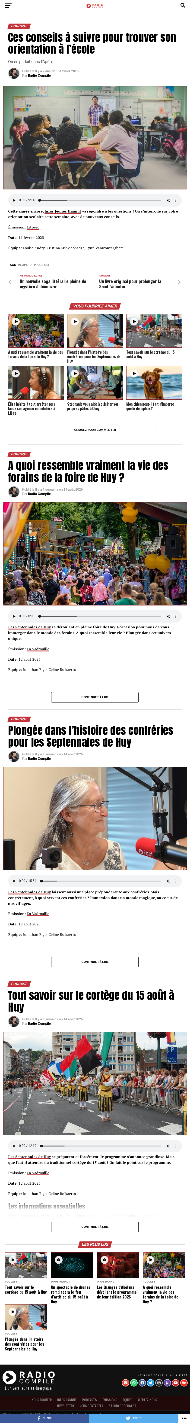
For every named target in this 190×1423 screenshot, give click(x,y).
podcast (42, 265)
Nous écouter (42, 1399)
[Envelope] (125, 1383)
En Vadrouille (38, 648)
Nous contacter (91, 1405)
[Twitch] (167, 1383)
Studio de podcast (122, 1405)
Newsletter (65, 1405)
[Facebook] (142, 1383)
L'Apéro (26, 265)
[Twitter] (150, 1383)
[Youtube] (175, 1383)
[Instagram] (159, 1383)
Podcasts (89, 1399)
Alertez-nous (147, 1399)
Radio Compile (39, 75)
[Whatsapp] (134, 1383)
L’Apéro (33, 227)
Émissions (109, 1399)
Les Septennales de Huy (29, 626)
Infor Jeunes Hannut (62, 211)
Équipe (127, 1399)
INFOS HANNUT (67, 1399)
